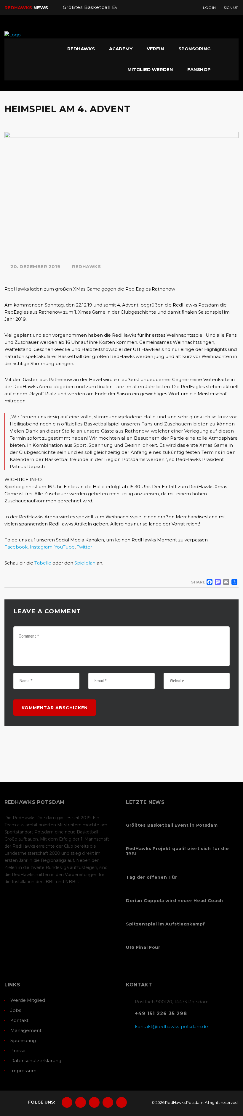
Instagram (41, 547)
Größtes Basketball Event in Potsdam (109, 7)
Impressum (23, 1070)
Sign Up (231, 7)
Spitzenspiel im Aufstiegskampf (165, 924)
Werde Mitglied (27, 1000)
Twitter (84, 547)
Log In (209, 7)
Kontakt (19, 1020)
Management (25, 1030)
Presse (17, 1050)
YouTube (65, 547)
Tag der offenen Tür (151, 877)
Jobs (15, 1010)
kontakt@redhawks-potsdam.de (171, 1026)
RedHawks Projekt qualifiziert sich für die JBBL (177, 851)
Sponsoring (23, 1040)
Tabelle (42, 563)
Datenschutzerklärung (35, 1060)
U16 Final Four (143, 947)
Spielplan (84, 563)
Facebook (16, 547)
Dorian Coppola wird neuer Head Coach (174, 900)
